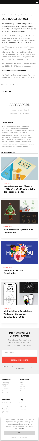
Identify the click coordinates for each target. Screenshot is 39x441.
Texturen (22, 389)
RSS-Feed (23, 407)
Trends (4, 144)
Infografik (6, 137)
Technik (4, 391)
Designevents (7, 131)
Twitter (22, 403)
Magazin (20, 110)
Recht (11, 142)
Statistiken (26, 142)
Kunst (30, 137)
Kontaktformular (7, 403)
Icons (16, 135)
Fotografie (5, 389)
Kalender (15, 137)
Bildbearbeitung (13, 126)
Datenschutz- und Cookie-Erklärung (16, 421)
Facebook (23, 405)
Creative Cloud (8, 128)
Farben (31, 131)
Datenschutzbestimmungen (16, 367)
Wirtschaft (5, 393)
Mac (3, 139)
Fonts (21, 383)
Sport (18, 142)
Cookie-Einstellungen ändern (19, 437)
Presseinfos (6, 409)
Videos (31, 144)
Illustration (25, 135)
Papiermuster (20, 139)
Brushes (22, 387)
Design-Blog (19, 15)
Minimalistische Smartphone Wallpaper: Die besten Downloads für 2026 (18, 314)
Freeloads (13, 110)
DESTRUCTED (6, 91)
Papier (4, 387)
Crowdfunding (21, 128)
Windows (26, 146)
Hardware (23, 133)
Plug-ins (22, 391)
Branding (25, 126)
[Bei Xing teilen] (19, 104)
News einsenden (7, 405)
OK (19, 433)
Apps (3, 126)
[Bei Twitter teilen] (11, 104)
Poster (4, 142)
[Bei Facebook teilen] (15, 104)
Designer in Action (12, 9)
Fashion (5, 133)
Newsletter (23, 409)
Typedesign (23, 144)
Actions (22, 385)
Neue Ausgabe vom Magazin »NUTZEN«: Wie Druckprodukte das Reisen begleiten (19, 189)
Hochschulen (7, 135)
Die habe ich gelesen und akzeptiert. (20, 368)
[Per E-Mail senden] (27, 104)
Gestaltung (28, 15)
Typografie (5, 385)
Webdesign (16, 146)
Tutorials (13, 144)
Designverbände (20, 131)
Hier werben (6, 407)
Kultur (23, 137)
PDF (26, 110)
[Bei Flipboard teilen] (23, 104)
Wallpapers (6, 146)
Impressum (22, 428)
